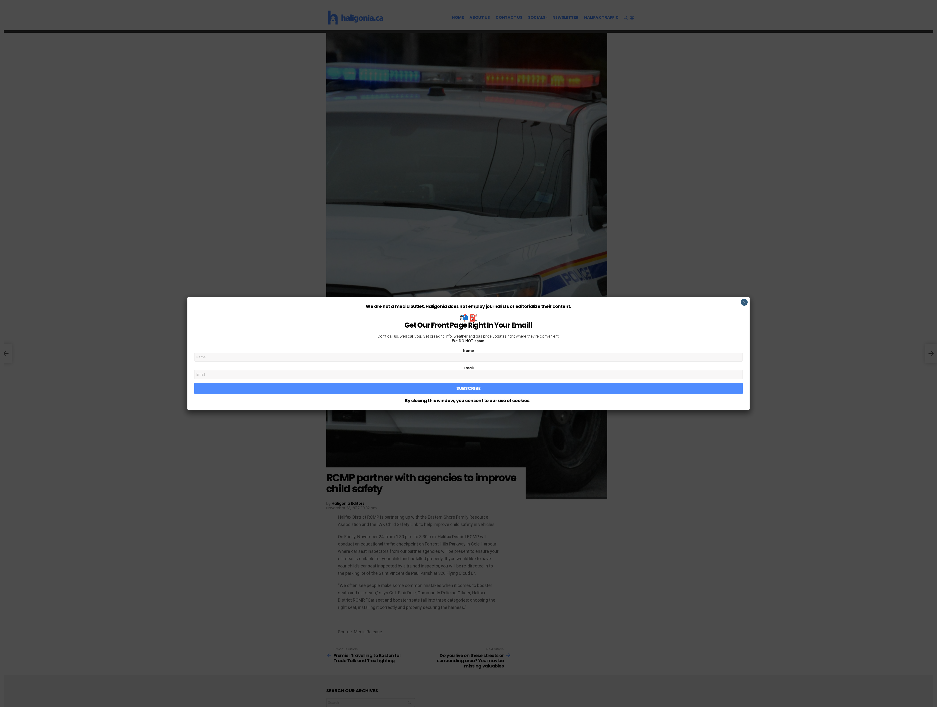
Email (469, 367)
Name (468, 350)
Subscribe (468, 388)
